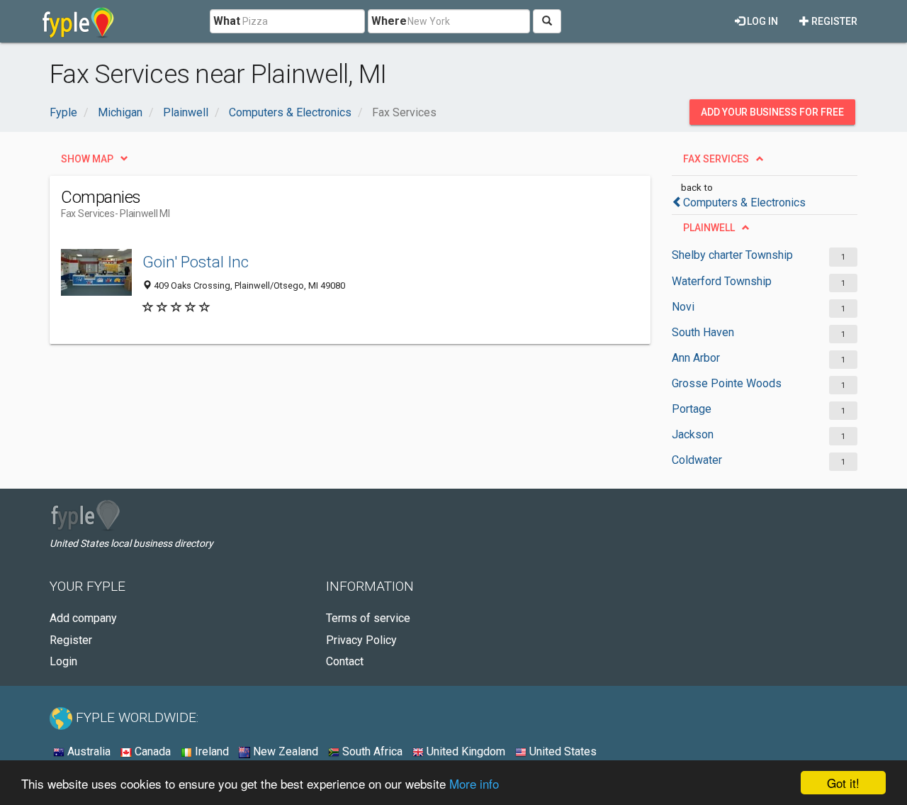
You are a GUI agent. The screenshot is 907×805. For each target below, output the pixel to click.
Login (63, 661)
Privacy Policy (361, 640)
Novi (683, 306)
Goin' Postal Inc (195, 261)
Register (833, 21)
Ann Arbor (696, 358)
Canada (151, 751)
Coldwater (697, 460)
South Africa (370, 751)
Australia (87, 751)
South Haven (703, 332)
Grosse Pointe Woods (727, 383)
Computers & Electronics (744, 202)
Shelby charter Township (732, 255)
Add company (83, 618)
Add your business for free (772, 112)
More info (474, 783)
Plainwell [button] (709, 227)
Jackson (693, 434)
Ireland (210, 751)
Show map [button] (87, 159)
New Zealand (284, 751)
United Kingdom (464, 751)
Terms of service (368, 618)
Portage (691, 409)
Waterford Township (722, 281)
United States (561, 751)
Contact (345, 661)
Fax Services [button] (716, 159)
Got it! (843, 783)
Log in (761, 21)
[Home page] (78, 21)
